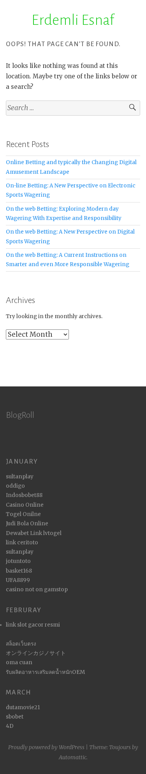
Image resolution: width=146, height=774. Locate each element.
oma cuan (19, 662)
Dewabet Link (24, 533)
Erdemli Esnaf (73, 20)
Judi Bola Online (27, 523)
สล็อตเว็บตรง (21, 644)
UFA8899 (18, 580)
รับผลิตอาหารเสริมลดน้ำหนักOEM (45, 672)
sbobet (14, 716)
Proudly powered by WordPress (46, 747)
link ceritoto (22, 542)
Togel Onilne (23, 514)
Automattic (72, 757)
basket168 (19, 571)
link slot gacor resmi (33, 625)
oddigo (15, 486)
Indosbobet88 (24, 495)
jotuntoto (18, 561)
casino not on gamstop (37, 589)
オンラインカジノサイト (36, 653)
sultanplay (19, 476)
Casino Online (25, 505)
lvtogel (52, 533)
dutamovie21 (23, 707)
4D (10, 726)
